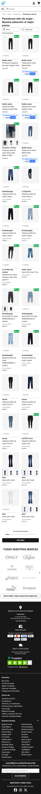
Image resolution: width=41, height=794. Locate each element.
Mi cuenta (5, 681)
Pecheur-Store (26, 724)
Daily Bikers (6, 727)
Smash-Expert (26, 732)
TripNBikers (25, 749)
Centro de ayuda (8, 683)
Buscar (12, 9)
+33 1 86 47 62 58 (20, 621)
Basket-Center (7, 724)
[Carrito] (39, 3)
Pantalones (17, 14)
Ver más (20, 540)
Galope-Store (7, 739)
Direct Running (7, 729)
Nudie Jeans (7, 60)
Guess (4, 399)
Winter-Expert (26, 754)
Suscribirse (20, 776)
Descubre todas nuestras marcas (20, 596)
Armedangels (7, 191)
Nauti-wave (6, 752)
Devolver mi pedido (9, 688)
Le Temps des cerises (7, 270)
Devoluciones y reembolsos (12, 706)
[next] (39, 572)
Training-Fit (25, 742)
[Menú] (2, 8)
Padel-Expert (6, 757)
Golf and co (6, 742)
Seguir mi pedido (8, 686)
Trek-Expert (25, 744)
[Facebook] (15, 790)
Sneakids (24, 737)
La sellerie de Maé (8, 749)
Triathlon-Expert (27, 747)
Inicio (4, 14)
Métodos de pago (8, 711)
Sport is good (26, 739)
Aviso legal (6, 708)
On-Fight (5, 754)
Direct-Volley (6, 732)
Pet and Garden (27, 727)
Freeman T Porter (9, 147)
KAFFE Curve (27, 438)
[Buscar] (7, 8)
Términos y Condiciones (11, 703)
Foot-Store (6, 737)
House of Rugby (8, 747)
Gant (4, 477)
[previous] (1, 572)
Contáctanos (20, 614)
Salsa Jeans (26, 269)
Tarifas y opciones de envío (12, 713)
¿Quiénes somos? (8, 698)
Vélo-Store (25, 752)
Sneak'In (24, 734)
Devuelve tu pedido (20, 653)
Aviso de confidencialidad (11, 716)
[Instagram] (20, 790)
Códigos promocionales (10, 691)
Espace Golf (6, 734)
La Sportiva (26, 191)
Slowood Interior (27, 729)
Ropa (9, 14)
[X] (25, 790)
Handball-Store (7, 744)
